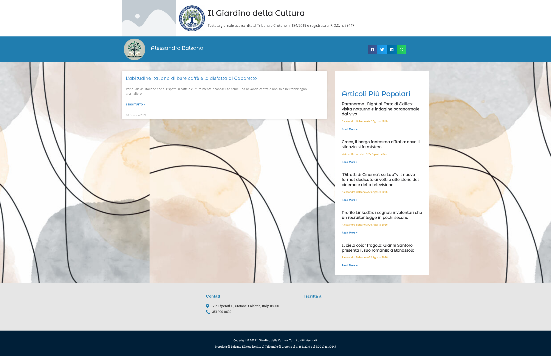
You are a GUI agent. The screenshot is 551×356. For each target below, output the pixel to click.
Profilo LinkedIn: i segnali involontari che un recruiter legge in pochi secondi (382, 215)
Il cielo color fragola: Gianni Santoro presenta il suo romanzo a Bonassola (378, 248)
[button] (372, 49)
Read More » (350, 129)
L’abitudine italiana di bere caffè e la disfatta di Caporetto (191, 78)
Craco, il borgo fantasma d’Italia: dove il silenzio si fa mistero (381, 144)
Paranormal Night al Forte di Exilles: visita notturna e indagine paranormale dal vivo (380, 109)
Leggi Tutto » (135, 104)
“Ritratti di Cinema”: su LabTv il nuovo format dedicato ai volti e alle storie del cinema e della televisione (380, 179)
